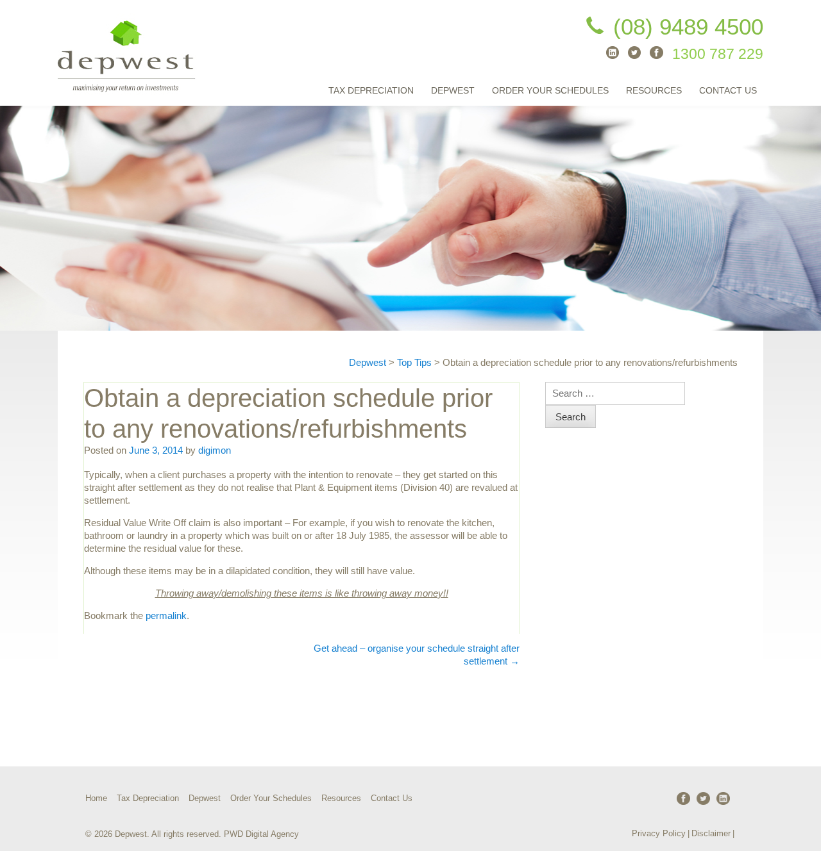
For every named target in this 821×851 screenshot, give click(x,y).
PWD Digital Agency (261, 834)
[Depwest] (127, 53)
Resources (654, 90)
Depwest (453, 90)
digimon (214, 450)
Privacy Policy (659, 833)
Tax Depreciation (371, 90)
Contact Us (728, 90)
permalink (166, 615)
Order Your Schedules (550, 90)
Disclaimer (711, 833)
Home (96, 798)
